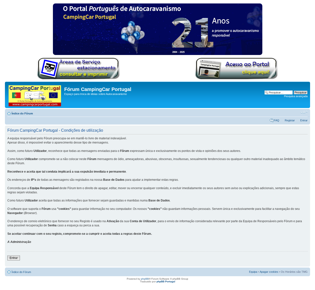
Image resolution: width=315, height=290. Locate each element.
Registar (290, 120)
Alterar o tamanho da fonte (304, 112)
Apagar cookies (269, 271)
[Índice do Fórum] (35, 95)
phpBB (145, 278)
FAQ (276, 120)
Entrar (304, 120)
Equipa (253, 271)
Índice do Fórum (22, 113)
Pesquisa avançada (296, 96)
